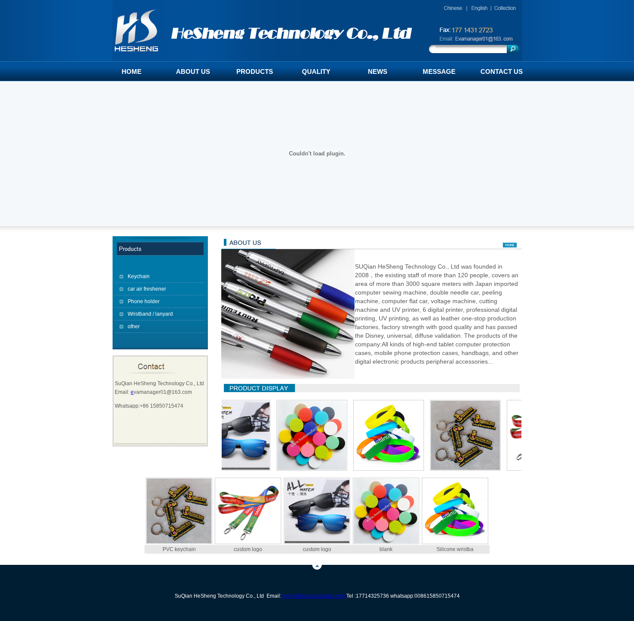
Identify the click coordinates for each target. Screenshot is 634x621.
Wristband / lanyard (150, 314)
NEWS (377, 71)
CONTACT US (501, 71)
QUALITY (316, 71)
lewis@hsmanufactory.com (313, 596)
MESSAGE (439, 71)
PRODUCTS (254, 71)
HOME (131, 71)
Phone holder (144, 301)
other (134, 326)
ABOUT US (193, 71)
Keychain (139, 276)
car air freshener (147, 289)
